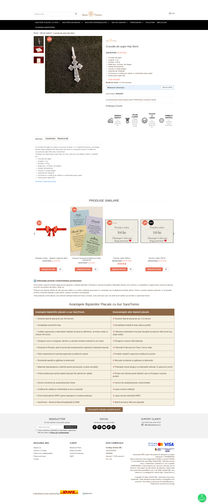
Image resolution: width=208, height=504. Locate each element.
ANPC (72, 456)
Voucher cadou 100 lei (157, 258)
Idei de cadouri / (46, 33)
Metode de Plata (75, 448)
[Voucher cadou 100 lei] (157, 231)
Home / (37, 33)
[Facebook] (95, 427)
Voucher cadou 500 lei (121, 258)
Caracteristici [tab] (50, 138)
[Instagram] (113, 427)
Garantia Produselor (77, 453)
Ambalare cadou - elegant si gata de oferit (51, 258)
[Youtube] (104, 427)
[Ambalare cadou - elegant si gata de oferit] (51, 231)
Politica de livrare (40, 456)
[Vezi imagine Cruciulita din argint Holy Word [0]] (39, 41)
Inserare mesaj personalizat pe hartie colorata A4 (86, 259)
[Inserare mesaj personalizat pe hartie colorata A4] (86, 231)
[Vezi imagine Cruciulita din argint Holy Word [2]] (39, 60)
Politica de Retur (75, 450)
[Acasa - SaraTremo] (94, 14)
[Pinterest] (99, 427)
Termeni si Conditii (40, 450)
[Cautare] (76, 14)
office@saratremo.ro (152, 425)
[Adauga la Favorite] (60, 269)
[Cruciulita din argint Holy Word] (73, 64)
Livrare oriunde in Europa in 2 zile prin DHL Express (70, 495)
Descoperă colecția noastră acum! (104, 409)
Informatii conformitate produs (45, 181)
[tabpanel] (73, 64)
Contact (36, 459)
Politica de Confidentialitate (59, 433)
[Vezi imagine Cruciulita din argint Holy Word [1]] (39, 49)
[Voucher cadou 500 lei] (121, 231)
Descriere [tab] (38, 139)
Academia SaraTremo (45, 27)
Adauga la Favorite (114, 106)
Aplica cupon (167, 87)
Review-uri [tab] (63, 138)
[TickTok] (109, 427)
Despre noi (37, 448)
